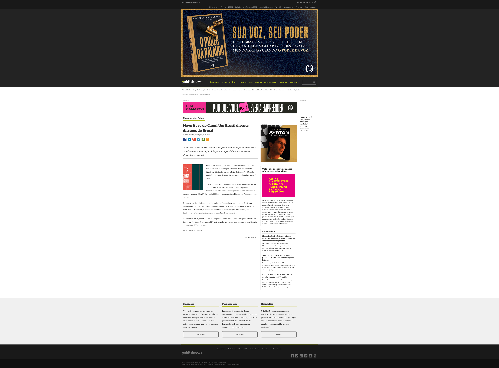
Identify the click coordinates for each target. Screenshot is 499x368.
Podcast (284, 82)
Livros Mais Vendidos (260, 90)
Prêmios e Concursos (190, 95)
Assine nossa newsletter (191, 2)
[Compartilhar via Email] (203, 141)
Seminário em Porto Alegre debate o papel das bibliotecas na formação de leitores (278, 257)
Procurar (201, 334)
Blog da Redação (199, 90)
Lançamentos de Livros (242, 90)
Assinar (279, 334)
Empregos (294, 82)
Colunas (243, 82)
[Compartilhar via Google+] (194, 141)
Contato (313, 7)
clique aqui (279, 221)
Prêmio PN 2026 (227, 7)
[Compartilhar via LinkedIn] (189, 141)
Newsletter (267, 303)
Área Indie (214, 82)
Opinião (297, 90)
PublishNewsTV (271, 82)
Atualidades (186, 90)
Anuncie (299, 7)
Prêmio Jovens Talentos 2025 (246, 7)
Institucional (288, 7)
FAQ (306, 7)
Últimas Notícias (228, 82)
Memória (273, 90)
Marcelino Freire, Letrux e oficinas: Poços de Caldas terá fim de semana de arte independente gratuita (278, 238)
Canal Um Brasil (232, 165)
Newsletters (213, 7)
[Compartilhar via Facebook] (185, 141)
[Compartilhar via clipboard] (208, 141)
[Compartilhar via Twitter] (198, 141)
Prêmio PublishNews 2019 (237, 349)
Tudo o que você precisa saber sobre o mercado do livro (277, 170)
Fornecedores (229, 303)
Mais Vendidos (255, 82)
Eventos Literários (224, 90)
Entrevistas (211, 90)
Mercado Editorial (285, 90)
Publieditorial (205, 95)
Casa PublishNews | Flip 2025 (270, 7)
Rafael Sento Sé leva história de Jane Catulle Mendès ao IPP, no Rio (277, 275)
